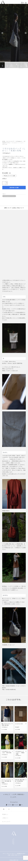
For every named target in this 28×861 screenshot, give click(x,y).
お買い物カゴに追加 (14, 187)
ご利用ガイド (5, 817)
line (22, 804)
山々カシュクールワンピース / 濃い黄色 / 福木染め (6, 781)
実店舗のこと (5, 814)
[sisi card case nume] (21, 714)
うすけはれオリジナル (9, 196)
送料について (7, 208)
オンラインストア (10, 141)
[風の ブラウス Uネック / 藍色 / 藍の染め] (7, 714)
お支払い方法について (18, 208)
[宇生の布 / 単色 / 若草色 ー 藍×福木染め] (21, 770)
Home (3, 141)
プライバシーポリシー (11, 853)
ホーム (4, 853)
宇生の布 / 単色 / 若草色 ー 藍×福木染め (19, 780)
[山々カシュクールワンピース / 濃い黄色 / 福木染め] (7, 770)
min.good (17, 727)
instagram (7, 459)
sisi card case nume (19, 723)
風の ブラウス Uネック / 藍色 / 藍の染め (7, 724)
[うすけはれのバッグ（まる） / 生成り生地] (7, 741)
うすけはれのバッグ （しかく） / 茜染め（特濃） (19, 753)
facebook (9, 804)
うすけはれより (18, 141)
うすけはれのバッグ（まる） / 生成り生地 (6, 752)
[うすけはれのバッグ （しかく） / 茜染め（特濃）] (21, 741)
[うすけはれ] (3, 3)
